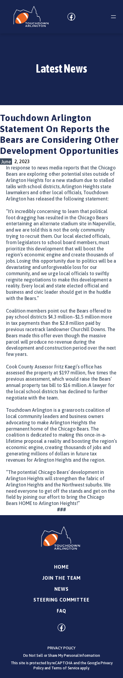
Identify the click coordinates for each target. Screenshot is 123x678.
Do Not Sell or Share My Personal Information (61, 655)
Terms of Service (65, 668)
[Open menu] (113, 16)
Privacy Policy (61, 648)
